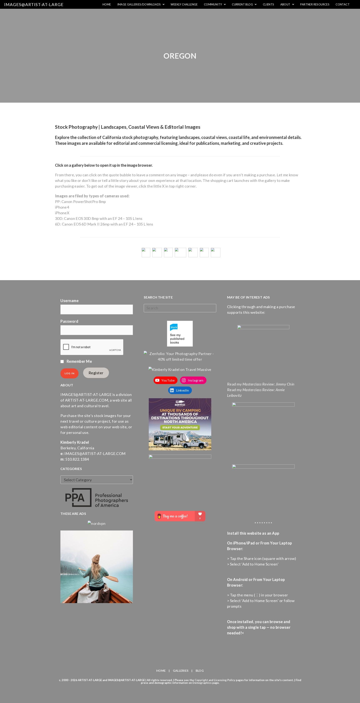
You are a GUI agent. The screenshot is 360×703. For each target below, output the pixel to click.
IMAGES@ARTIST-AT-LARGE (34, 4)
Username (69, 300)
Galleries (181, 670)
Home (161, 670)
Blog (200, 670)
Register (96, 372)
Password (69, 321)
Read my (260, 384)
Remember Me (79, 361)
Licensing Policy (224, 680)
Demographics (202, 682)
